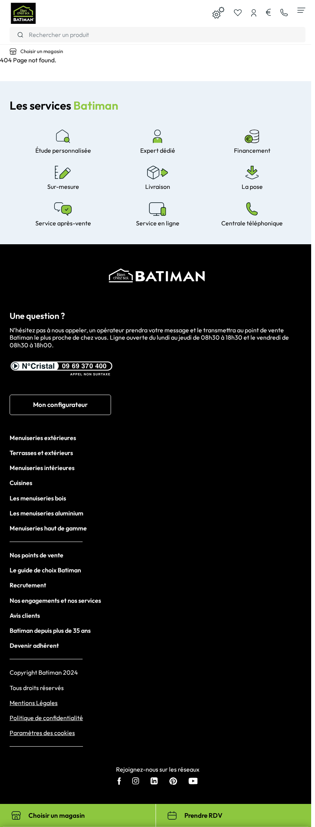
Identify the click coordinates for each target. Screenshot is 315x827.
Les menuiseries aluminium (46, 513)
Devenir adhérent (34, 645)
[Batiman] (23, 13)
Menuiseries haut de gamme (48, 528)
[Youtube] (193, 782)
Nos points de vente (36, 555)
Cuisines (21, 483)
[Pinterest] (173, 782)
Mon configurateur (60, 404)
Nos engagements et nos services (55, 600)
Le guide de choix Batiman (45, 570)
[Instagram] (135, 781)
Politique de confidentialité (46, 718)
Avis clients (25, 615)
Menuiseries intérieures (42, 468)
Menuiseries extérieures (43, 438)
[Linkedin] (154, 781)
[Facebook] (119, 782)
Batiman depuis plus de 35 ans (50, 630)
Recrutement (28, 585)
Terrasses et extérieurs (41, 453)
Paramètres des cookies (42, 733)
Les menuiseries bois (38, 498)
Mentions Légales (34, 703)
